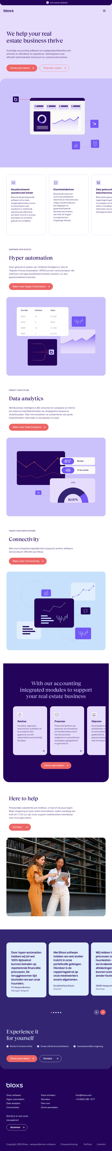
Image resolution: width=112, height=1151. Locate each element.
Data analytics (13, 1103)
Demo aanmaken (20, 67)
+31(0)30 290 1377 (85, 1099)
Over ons (45, 1103)
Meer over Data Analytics (27, 427)
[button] (102, 1012)
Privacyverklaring (69, 1144)
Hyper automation (15, 1099)
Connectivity (12, 1107)
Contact (17, 827)
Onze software (13, 1095)
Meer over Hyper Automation (29, 286)
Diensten (45, 1099)
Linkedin (101, 1144)
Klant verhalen (48, 1095)
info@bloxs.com (84, 1095)
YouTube (87, 1144)
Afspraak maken (52, 67)
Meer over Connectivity (26, 561)
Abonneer (15, 1127)
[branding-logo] (8, 10)
